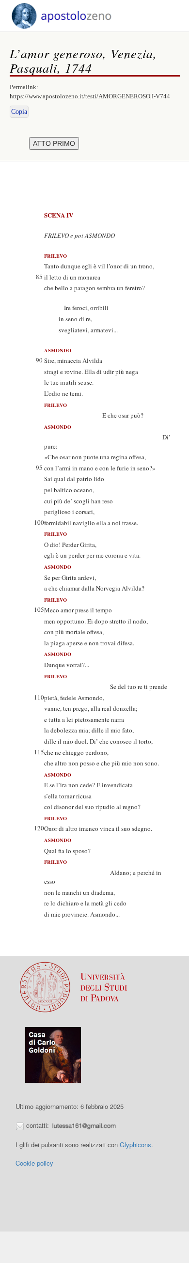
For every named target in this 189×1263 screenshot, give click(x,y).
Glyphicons (135, 1144)
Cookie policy (34, 1163)
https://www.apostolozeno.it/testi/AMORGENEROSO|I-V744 (90, 96)
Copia (19, 111)
